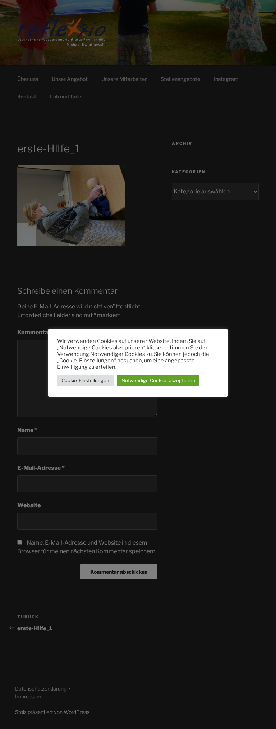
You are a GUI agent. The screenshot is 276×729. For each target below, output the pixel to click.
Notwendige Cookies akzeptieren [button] (158, 380)
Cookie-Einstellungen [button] (85, 380)
